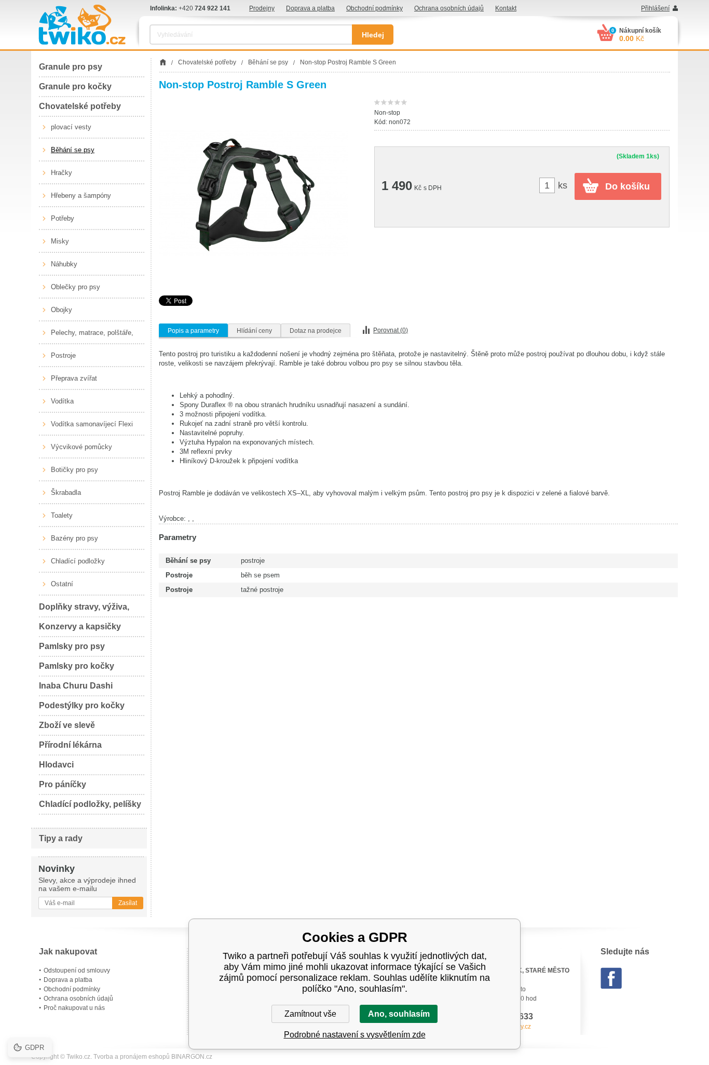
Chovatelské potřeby (80, 106)
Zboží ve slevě (67, 725)
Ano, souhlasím (399, 1013)
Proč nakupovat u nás (74, 1008)
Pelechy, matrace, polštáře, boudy (92, 336)
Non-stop (387, 112)
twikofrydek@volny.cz (501, 1026)
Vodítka (62, 401)
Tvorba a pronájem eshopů (131, 1056)
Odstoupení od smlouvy (77, 970)
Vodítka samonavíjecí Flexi (92, 424)
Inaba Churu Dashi (76, 685)
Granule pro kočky (75, 86)
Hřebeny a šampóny (81, 195)
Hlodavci (56, 764)
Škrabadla (66, 492)
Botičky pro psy (74, 470)
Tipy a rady (61, 838)
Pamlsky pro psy (72, 646)
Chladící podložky (78, 561)
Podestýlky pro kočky (82, 705)
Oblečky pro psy (75, 287)
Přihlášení (655, 8)
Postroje (63, 355)
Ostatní (62, 584)
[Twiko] (82, 24)
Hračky (61, 173)
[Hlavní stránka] (162, 62)
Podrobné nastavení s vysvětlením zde (355, 1034)
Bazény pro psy (74, 538)
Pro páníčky (62, 784)
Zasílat (127, 903)
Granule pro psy (70, 66)
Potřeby (62, 218)
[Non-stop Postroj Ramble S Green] (253, 193)
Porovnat (390, 330)
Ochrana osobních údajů (449, 8)
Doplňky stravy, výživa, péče (84, 609)
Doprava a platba (310, 8)
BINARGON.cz (191, 1056)
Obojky (61, 310)
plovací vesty (71, 127)
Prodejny (262, 8)
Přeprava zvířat (74, 378)
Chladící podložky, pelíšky (90, 804)
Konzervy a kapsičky (80, 626)
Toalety (62, 515)
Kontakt (505, 8)
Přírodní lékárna (70, 744)
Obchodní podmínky (374, 8)
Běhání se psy (72, 150)
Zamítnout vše (310, 1013)
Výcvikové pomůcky (81, 447)
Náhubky (64, 264)
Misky (60, 241)
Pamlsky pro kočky (76, 666)
